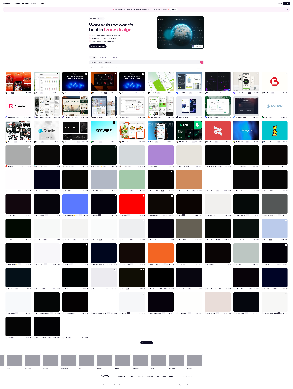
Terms (111, 384)
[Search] (201, 62)
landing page (106, 67)
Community (43, 3)
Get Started (173, 9)
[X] (183, 376)
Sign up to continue (146, 342)
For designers (121, 376)
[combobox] (144, 62)
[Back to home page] (6, 3)
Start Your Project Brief (99, 46)
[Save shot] (25, 88)
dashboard (98, 67)
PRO (13, 92)
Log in (286, 3)
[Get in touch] (22, 88)
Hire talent (131, 376)
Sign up (280, 3)
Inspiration (140, 376)
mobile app (114, 67)
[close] (287, 9)
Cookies (121, 384)
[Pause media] (159, 46)
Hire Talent (25, 3)
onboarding (152, 67)
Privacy (116, 384)
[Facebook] (186, 376)
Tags (180, 384)
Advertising (150, 376)
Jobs (177, 384)
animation (137, 67)
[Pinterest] (191, 376)
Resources (189, 384)
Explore (17, 3)
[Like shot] (28, 88)
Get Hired (33, 3)
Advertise (86, 92)
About (164, 376)
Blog (158, 376)
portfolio (122, 67)
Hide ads (80, 92)
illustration (145, 67)
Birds (201, 48)
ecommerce (129, 67)
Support (171, 376)
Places (184, 384)
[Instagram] (189, 376)
